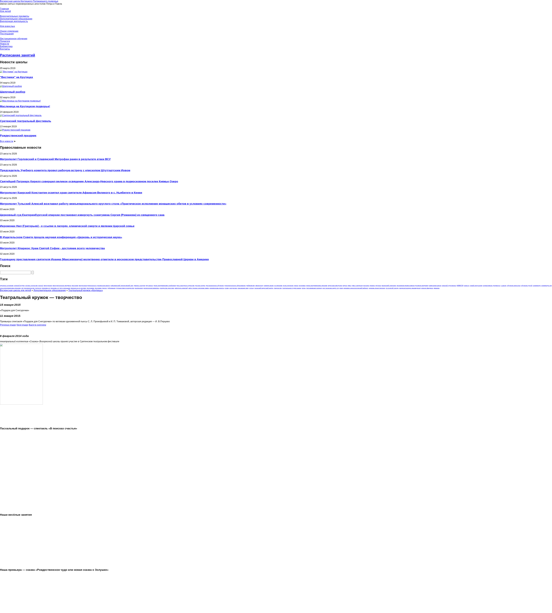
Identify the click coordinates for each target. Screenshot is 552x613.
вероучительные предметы (62, 285)
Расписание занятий (17, 55)
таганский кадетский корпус (263, 288)
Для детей (5, 11)
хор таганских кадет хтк (330, 288)
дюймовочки (250, 285)
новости (460, 285)
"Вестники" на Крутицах (16, 77)
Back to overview (37, 325)
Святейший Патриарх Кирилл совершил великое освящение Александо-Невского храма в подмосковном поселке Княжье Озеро (89, 181)
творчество (278, 288)
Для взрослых (7, 26)
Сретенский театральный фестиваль (25, 121)
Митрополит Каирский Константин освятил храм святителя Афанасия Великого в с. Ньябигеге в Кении (71, 192)
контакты (366, 285)
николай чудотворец (449, 285)
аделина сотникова (7, 285)
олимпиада (537, 285)
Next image (22, 325)
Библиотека (6, 46)
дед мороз (149, 285)
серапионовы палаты (216, 288)
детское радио (200, 285)
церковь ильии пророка (377, 288)
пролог (104, 288)
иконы (296, 285)
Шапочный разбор (12, 91)
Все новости (6, 141)
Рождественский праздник (18, 135)
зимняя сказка (269, 285)
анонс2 (40, 285)
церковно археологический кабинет (355, 288)
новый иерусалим (476, 285)
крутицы (378, 285)
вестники (75, 285)
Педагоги (5, 41)
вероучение (48, 285)
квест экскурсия (357, 285)
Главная (4, 8)
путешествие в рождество (125, 288)
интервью (302, 285)
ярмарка (436, 288)
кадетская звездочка (335, 285)
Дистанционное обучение (13, 38)
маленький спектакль (389, 285)
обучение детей (526, 285)
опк (22, 288)
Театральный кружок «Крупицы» (85, 290)
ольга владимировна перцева (10, 288)
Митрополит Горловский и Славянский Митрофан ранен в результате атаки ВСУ (55, 159)
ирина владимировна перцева (316, 285)
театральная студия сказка (291, 288)
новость (466, 285)
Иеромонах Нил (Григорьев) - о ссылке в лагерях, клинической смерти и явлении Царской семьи (67, 225)
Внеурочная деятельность (14, 21)
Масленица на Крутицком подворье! (25, 106)
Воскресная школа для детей (15, 290)
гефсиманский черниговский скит (121, 285)
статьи (251, 288)
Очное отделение (9, 31)
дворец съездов (139, 285)
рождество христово (167, 288)
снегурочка (233, 288)
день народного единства (185, 285)
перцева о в (55, 288)
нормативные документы (491, 285)
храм (341, 288)
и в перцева (278, 285)
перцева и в (46, 288)
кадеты (345, 285)
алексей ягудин (19, 285)
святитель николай (181, 288)
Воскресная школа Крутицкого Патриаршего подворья (29, 1)
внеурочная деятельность (88, 285)
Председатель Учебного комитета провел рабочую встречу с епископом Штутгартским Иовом (65, 170)
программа (90, 288)
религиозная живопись (151, 288)
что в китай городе (392, 288)
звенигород (259, 285)
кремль (372, 285)
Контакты (5, 49)
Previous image (8, 325)
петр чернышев (65, 288)
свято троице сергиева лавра (198, 288)
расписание (139, 288)
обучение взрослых (514, 285)
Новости (4, 44)
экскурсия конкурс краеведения (410, 288)
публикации (112, 288)
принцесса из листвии (78, 288)
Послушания (7, 33)
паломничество (29, 288)
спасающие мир (243, 288)
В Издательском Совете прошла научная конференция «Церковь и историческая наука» (61, 237)
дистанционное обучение (215, 285)
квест (350, 285)
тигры (304, 288)
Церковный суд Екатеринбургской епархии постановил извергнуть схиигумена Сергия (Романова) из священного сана (82, 214)
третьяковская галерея (314, 288)
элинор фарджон (427, 288)
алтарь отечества (31, 285)
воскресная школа (103, 285)
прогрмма (98, 288)
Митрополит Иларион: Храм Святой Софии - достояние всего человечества (52, 248)
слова (227, 288)
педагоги (38, 288)
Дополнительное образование (16, 19)
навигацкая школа (435, 285)
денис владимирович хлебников (165, 285)
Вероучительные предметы (14, 16)
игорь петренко (288, 285)
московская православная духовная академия (412, 285)
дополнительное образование (235, 285)
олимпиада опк (546, 285)
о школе (503, 285)
